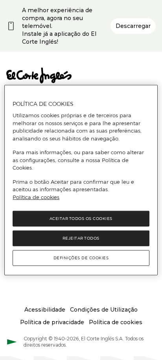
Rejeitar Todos (81, 238)
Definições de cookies (81, 257)
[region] (81, 180)
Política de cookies (36, 197)
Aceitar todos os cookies (81, 218)
